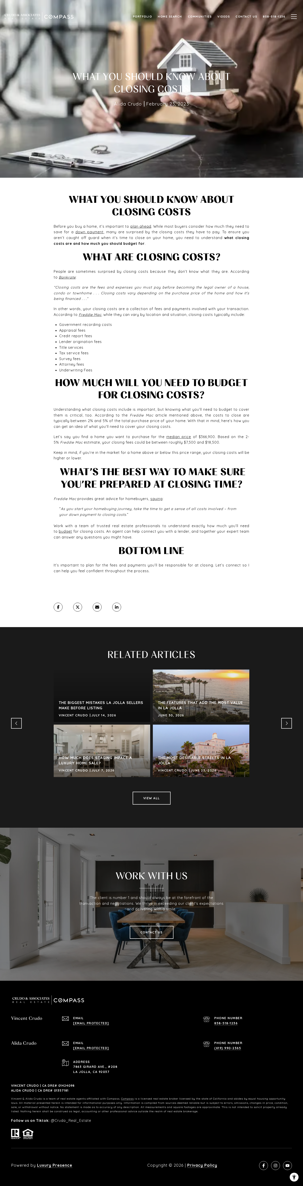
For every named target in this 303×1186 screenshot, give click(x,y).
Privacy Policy (202, 1165)
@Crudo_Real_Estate (71, 1120)
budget (65, 531)
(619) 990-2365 (227, 1048)
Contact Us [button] (151, 932)
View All (151, 798)
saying (156, 498)
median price (178, 437)
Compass (127, 1098)
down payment (89, 232)
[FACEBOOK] (263, 1165)
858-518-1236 (226, 1023)
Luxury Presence (54, 1165)
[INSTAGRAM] (275, 1165)
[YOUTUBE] (287, 1165)
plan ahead (140, 226)
